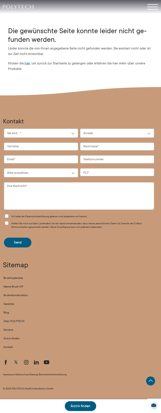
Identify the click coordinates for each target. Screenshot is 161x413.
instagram (26, 362)
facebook (5, 362)
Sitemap (33, 374)
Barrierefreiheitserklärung (53, 374)
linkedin (36, 362)
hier (27, 63)
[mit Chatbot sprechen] (154, 406)
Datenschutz (22, 374)
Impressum (9, 374)
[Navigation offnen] (152, 7)
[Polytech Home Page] (18, 7)
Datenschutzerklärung (37, 216)
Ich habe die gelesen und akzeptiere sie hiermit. (49, 216)
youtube (46, 362)
